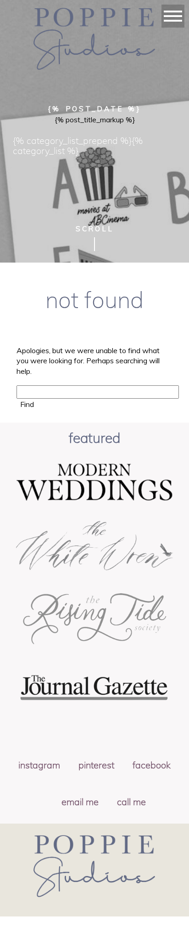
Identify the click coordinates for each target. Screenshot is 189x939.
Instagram (39, 765)
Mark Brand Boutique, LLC (109, 931)
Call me (131, 802)
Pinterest (96, 765)
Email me (80, 802)
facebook (152, 765)
